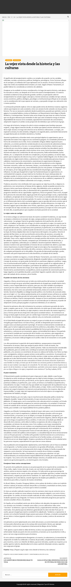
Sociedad (17, 60)
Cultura (8, 60)
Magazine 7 (41, 584)
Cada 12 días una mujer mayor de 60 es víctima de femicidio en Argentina (52, 561)
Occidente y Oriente (28, 554)
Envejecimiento (14, 554)
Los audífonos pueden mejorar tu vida (18, 560)
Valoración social (43, 554)
